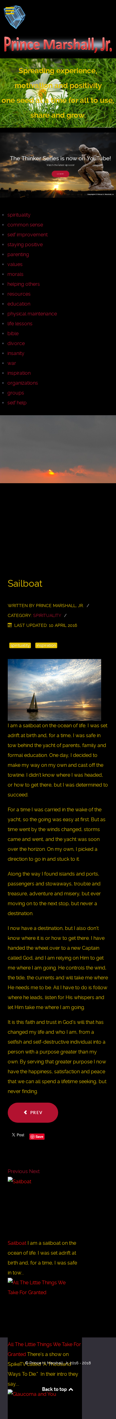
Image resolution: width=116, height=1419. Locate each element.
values (15, 264)
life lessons (19, 324)
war (11, 363)
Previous (18, 1171)
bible (13, 333)
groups (15, 393)
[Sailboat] (40, 1207)
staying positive (25, 244)
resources (19, 294)
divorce (16, 343)
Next (34, 1171)
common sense (25, 225)
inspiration (19, 373)
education (18, 304)
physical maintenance (32, 314)
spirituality (19, 215)
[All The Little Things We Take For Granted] (40, 1309)
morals (15, 274)
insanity (15, 353)
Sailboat (18, 1243)
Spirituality (47, 615)
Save (39, 1136)
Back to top (55, 1389)
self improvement (27, 235)
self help (17, 403)
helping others (23, 284)
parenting (18, 254)
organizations (22, 383)
